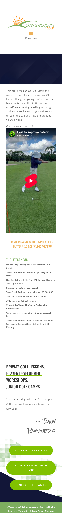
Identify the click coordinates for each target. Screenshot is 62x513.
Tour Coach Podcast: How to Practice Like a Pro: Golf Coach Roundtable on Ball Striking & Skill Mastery (29, 324)
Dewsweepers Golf (35, 506)
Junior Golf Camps (31, 485)
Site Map (49, 511)
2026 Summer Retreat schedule (22, 300)
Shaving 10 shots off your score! (22, 287)
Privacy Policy (36, 511)
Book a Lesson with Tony (31, 467)
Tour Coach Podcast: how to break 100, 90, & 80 (29, 292)
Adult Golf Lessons (31, 450)
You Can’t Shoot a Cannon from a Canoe (26, 296)
